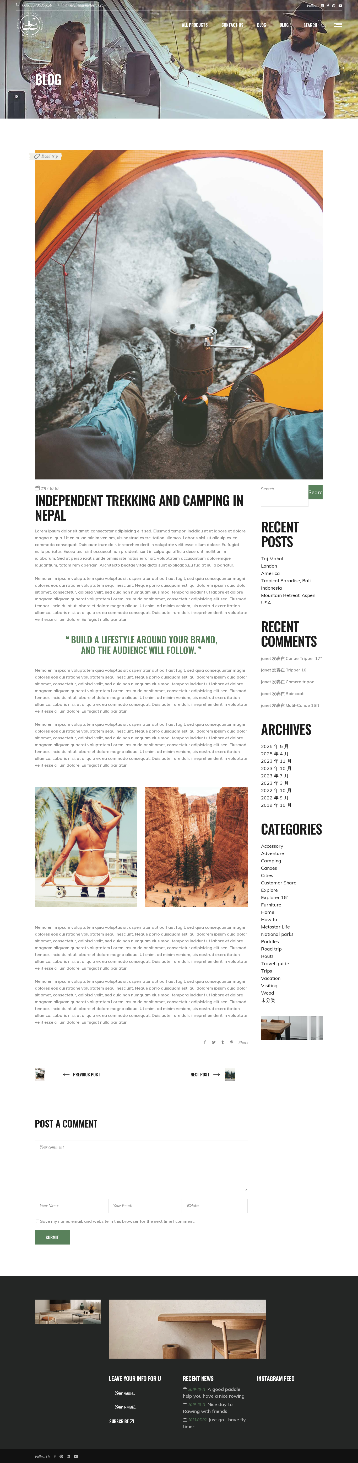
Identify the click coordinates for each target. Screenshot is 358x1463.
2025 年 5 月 (275, 746)
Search (267, 488)
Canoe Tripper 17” (304, 658)
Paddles (270, 941)
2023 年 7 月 (275, 776)
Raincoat (294, 693)
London (269, 566)
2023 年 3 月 (275, 783)
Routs (267, 956)
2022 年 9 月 (275, 798)
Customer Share (278, 883)
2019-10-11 (197, 1389)
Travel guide (275, 963)
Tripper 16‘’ (297, 669)
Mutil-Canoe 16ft (302, 705)
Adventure (272, 853)
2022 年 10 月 (276, 790)
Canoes (269, 868)
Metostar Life (275, 927)
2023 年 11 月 (276, 761)
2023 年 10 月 (276, 768)
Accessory (272, 846)
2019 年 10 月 (276, 805)
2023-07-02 (197, 1420)
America (270, 573)
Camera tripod (300, 681)
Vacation (270, 978)
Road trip (49, 156)
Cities (267, 875)
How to (269, 919)
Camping (271, 861)
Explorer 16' (274, 897)
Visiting (269, 986)
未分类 (268, 1000)
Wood (267, 993)
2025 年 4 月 (275, 754)
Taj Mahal (272, 559)
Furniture (271, 905)
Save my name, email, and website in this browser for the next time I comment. (117, 1221)
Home (267, 912)
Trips (266, 971)
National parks (277, 934)
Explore (269, 890)
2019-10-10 (49, 488)
